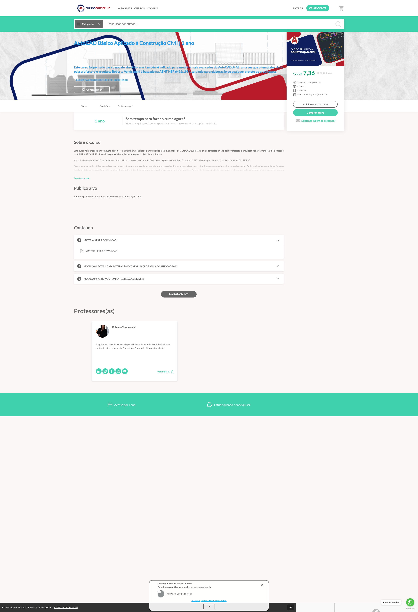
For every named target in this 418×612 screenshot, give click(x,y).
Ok (209, 606)
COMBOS (153, 8)
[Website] (105, 371)
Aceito (161, 591)
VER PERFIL (163, 371)
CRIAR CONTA (317, 8)
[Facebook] (112, 371)
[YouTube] (125, 371)
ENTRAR (298, 8)
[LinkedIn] (99, 371)
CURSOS (139, 8)
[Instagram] (118, 371)
